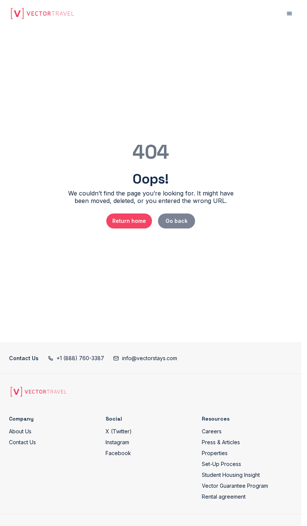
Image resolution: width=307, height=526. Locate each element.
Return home (129, 221)
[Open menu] (289, 13)
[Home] (38, 392)
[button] (76, 358)
